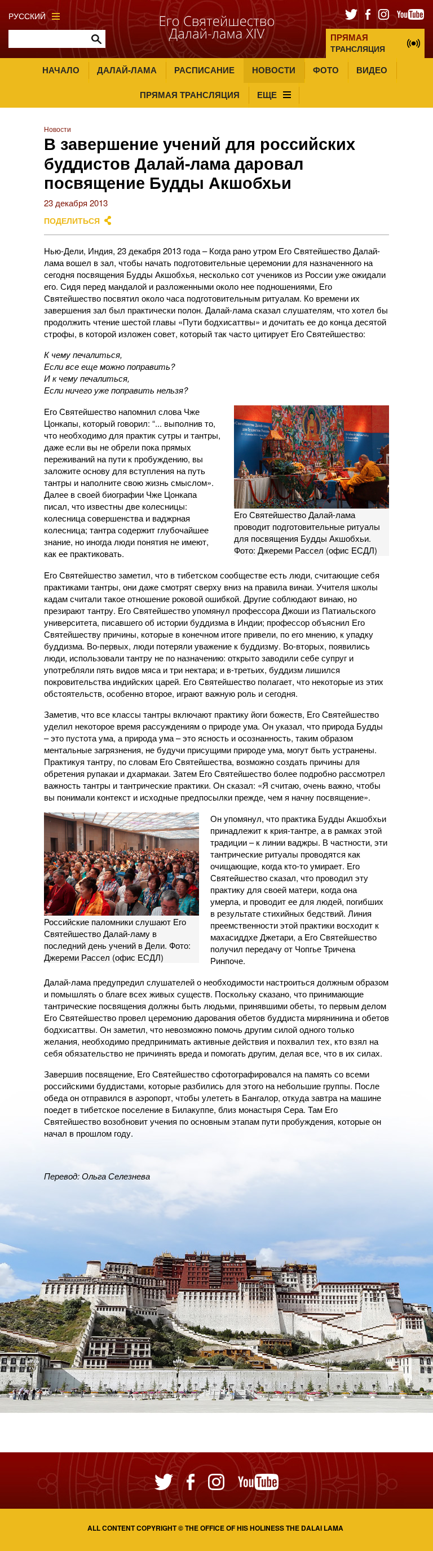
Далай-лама (127, 70)
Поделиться (72, 220)
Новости (273, 70)
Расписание (204, 70)
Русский (27, 16)
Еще (267, 95)
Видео (371, 70)
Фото (326, 70)
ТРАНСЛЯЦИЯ (357, 42)
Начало (60, 70)
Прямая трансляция (190, 95)
